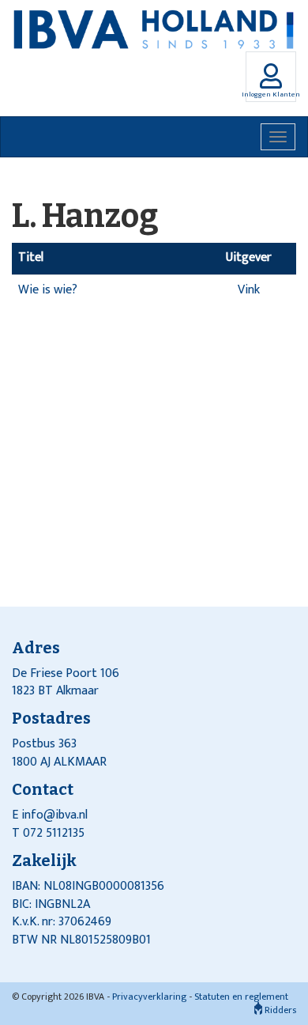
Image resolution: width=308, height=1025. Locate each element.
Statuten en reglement (241, 996)
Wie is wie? (47, 290)
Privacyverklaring (149, 996)
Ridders (279, 1010)
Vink (249, 290)
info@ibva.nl (54, 815)
